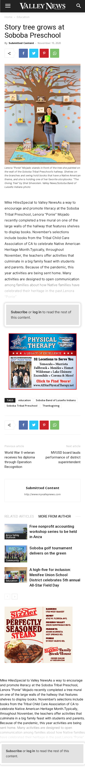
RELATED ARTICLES (19, 516)
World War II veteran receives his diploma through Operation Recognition (20, 460)
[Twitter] (33, 53)
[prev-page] (7, 596)
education (24, 400)
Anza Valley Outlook (12, 536)
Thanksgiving (51, 405)
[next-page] (14, 596)
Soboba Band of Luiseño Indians (56, 400)
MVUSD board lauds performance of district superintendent (63, 457)
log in (37, 312)
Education (23, 17)
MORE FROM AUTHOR (55, 516)
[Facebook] (23, 53)
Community (12, 560)
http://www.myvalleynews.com (42, 494)
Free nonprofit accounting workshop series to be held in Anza (53, 531)
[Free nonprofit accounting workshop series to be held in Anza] (16, 531)
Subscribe (19, 312)
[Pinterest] (44, 53)
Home (8, 17)
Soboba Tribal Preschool (22, 405)
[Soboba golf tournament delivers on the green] (16, 553)
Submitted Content (21, 43)
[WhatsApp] (54, 53)
